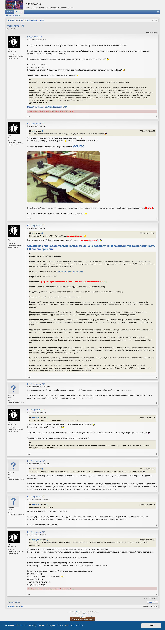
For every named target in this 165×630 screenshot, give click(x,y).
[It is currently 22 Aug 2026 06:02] (152, 20)
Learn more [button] (78, 626)
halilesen (86, 614)
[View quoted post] (42, 131)
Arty (82, 614)
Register (17, 15)
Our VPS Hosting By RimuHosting (82, 616)
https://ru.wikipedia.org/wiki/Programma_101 (47, 107)
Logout (9, 15)
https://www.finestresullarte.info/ (70, 271)
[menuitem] (158, 12)
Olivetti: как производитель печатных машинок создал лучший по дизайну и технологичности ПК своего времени (91, 247)
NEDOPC (10, 12)
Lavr (33, 131)
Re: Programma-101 (36, 123)
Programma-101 (15, 25)
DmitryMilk (36, 417)
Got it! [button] (151, 626)
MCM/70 (78, 146)
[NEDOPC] (15, 5)
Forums (20, 12)
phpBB (76, 611)
